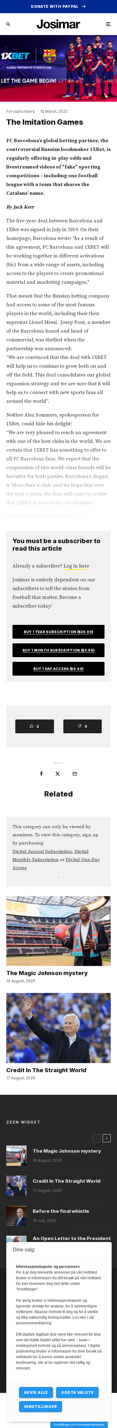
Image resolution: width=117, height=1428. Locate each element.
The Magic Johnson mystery (47, 973)
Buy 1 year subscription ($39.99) (59, 632)
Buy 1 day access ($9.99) (58, 669)
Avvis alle (36, 1392)
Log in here (76, 566)
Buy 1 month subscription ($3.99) (58, 650)
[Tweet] (57, 773)
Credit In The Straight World (46, 1070)
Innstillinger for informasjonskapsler (79, 1424)
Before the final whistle (61, 1211)
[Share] (41, 773)
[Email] (74, 773)
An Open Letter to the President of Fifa (72, 1241)
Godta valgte (77, 1392)
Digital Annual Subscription (42, 851)
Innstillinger (40, 1406)
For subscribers (20, 111)
